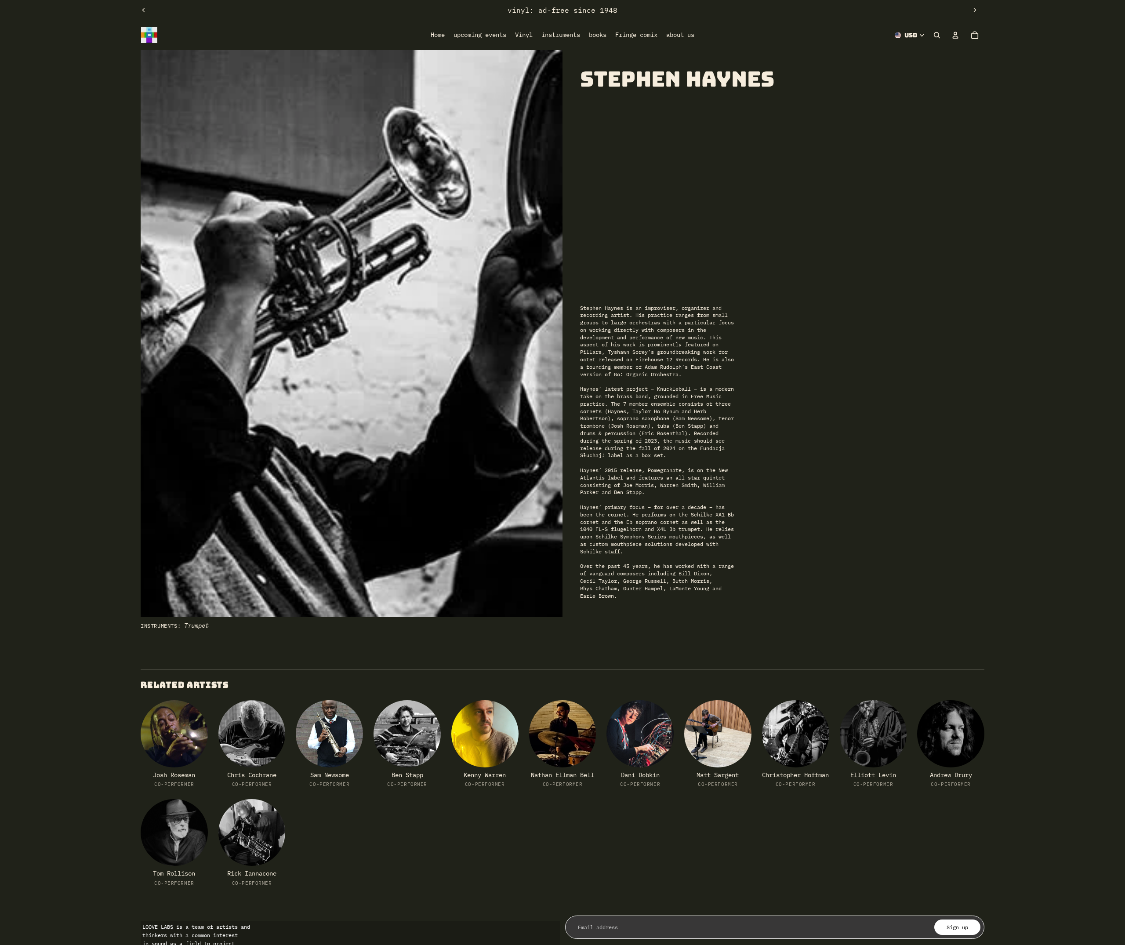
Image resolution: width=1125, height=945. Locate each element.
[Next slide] (974, 10)
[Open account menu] (955, 35)
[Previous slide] (143, 10)
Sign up (957, 927)
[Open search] (937, 35)
